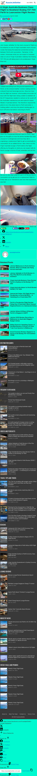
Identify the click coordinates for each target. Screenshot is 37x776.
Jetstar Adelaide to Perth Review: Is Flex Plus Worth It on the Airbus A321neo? (22, 274)
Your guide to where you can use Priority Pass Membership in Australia (21, 394)
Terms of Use (31, 714)
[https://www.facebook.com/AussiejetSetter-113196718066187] (1, 721)
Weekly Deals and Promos (9, 665)
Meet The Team (13, 714)
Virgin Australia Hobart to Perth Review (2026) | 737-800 (21, 461)
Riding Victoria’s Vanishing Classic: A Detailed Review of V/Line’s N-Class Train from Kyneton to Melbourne (22, 326)
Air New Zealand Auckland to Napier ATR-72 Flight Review (20, 537)
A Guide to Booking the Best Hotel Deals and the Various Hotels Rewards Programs (22, 499)
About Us (4, 714)
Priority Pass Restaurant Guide (16, 400)
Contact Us (23, 714)
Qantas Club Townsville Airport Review (19, 609)
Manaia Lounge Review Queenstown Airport (20, 575)
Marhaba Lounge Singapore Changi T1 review (21, 583)
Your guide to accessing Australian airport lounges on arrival (20, 407)
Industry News (5, 618)
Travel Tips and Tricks (8, 478)
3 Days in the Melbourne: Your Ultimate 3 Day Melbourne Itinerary (21, 355)
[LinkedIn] (1, 730)
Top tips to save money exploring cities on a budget (21, 490)
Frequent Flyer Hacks (7, 390)
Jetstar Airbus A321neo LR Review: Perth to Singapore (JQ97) (22, 312)
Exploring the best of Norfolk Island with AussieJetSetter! (19, 347)
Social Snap (15, 764)
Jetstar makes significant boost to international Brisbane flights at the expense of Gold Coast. (21, 656)
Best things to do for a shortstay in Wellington (21, 380)
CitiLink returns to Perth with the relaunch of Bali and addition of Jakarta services (21, 639)
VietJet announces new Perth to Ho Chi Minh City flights (22, 622)
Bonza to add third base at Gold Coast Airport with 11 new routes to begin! (21, 631)
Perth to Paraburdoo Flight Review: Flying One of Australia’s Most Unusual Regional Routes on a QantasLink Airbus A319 (18, 305)
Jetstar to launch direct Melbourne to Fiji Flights (21, 647)
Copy (26, 771)
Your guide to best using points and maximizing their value (21, 415)
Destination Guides (6, 343)
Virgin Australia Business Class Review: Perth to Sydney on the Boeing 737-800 (23, 282)
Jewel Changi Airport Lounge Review (18, 600)
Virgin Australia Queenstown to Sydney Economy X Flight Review (22, 563)
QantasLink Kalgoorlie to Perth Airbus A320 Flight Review (22, 546)
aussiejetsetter (6, 16)
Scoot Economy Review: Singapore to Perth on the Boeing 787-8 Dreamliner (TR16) (22, 333)
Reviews (3, 525)
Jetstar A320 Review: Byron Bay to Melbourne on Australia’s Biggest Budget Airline (22, 319)
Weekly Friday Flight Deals (15, 668)
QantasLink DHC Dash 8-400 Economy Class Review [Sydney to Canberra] (20, 529)
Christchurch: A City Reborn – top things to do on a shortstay (22, 372)
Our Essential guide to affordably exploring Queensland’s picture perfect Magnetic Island (21, 364)
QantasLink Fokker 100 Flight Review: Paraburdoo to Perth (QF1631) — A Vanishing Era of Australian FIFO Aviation (17, 296)
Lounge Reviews (5, 571)
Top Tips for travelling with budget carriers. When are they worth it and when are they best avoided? (22, 483)
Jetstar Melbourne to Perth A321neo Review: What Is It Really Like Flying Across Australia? (22, 267)
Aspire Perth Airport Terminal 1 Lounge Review (21, 592)
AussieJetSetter (13, 2)
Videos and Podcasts (7, 431)
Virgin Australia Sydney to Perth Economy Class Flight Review (21, 554)
